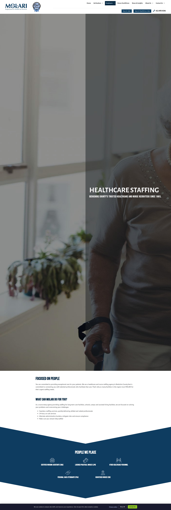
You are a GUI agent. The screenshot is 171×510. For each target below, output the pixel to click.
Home (89, 3)
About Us (149, 3)
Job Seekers (99, 3)
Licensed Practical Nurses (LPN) (85, 465)
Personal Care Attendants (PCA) (68, 477)
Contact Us (161, 3)
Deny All (122, 507)
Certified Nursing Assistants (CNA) (52, 465)
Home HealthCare (123, 3)
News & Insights (138, 3)
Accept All (132, 507)
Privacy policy (113, 507)
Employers (111, 3)
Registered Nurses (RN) (103, 477)
